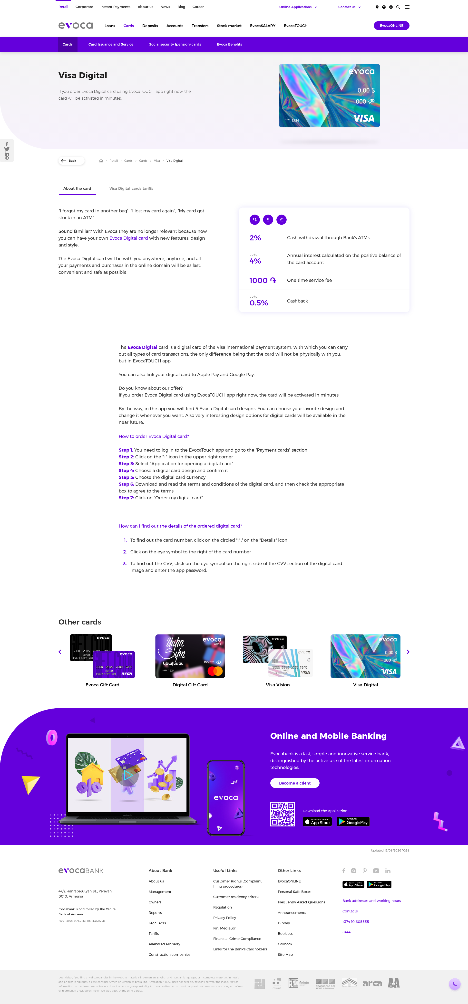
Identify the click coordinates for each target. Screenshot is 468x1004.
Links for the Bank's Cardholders (240, 949)
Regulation (222, 907)
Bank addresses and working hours (371, 901)
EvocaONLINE (391, 25)
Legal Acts (157, 923)
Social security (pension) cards (175, 44)
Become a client (295, 783)
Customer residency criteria (236, 897)
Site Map (285, 954)
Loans (110, 25)
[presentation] (59, 652)
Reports (155, 912)
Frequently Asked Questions (301, 902)
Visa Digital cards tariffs (131, 188)
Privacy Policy (224, 918)
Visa (157, 160)
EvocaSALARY (262, 25)
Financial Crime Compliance (237, 939)
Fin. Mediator (224, 928)
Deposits (150, 25)
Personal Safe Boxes (294, 892)
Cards (129, 25)
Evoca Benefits (229, 44)
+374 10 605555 (355, 921)
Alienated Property (164, 944)
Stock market (229, 25)
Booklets (285, 933)
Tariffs (154, 933)
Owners (155, 902)
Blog (181, 7)
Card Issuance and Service (110, 44)
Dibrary (284, 923)
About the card (77, 188)
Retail (63, 7)
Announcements (292, 912)
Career (198, 7)
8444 (346, 932)
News (165, 7)
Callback (285, 944)
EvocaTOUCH (296, 25)
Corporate (84, 7)
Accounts (174, 25)
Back (72, 160)
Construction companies (169, 954)
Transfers (200, 25)
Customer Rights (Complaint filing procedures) (237, 884)
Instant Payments (115, 7)
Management (160, 892)
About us (145, 7)
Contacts (350, 911)
